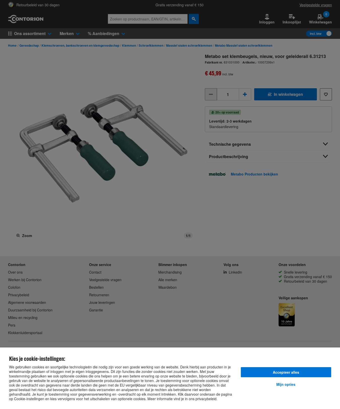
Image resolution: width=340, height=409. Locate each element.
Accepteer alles (286, 372)
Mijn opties (285, 384)
